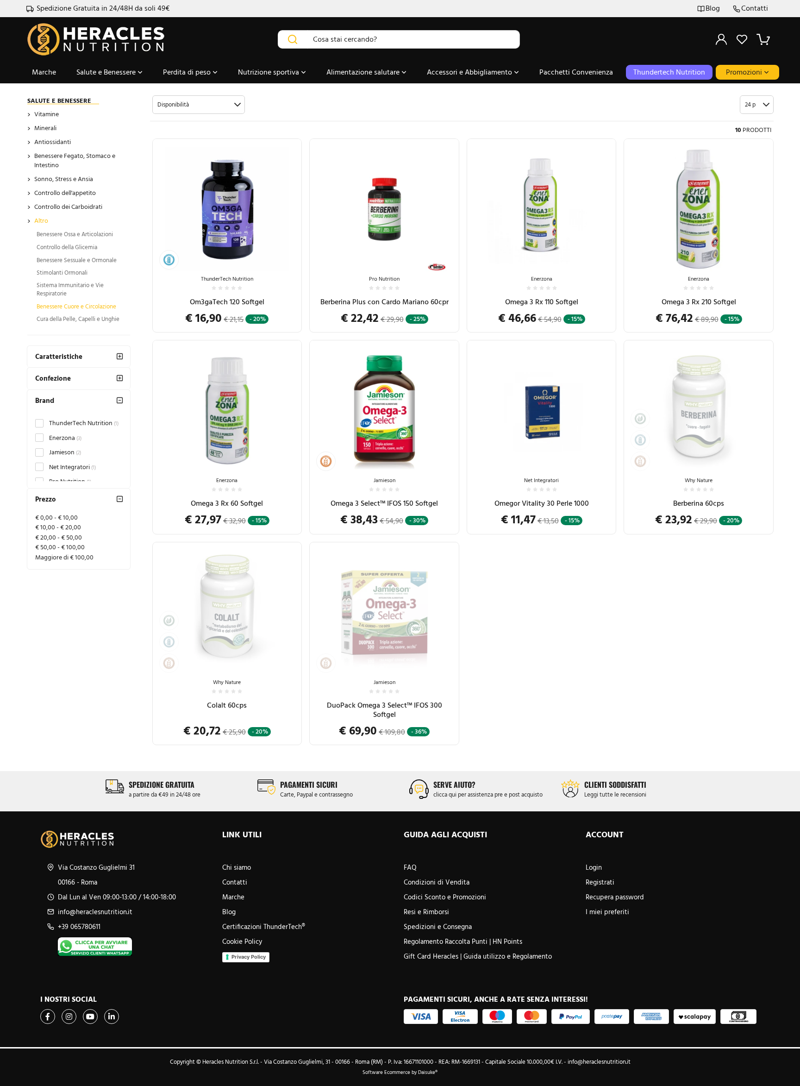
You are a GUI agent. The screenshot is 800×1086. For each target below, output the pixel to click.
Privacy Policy (248, 957)
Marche (44, 72)
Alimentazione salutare (363, 72)
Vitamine (46, 114)
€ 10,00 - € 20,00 (58, 527)
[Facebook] (47, 1016)
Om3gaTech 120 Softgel (227, 301)
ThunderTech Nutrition (84, 423)
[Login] (721, 39)
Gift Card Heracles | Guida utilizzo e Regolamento (478, 956)
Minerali (45, 128)
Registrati (600, 882)
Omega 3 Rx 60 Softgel (227, 503)
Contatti (754, 9)
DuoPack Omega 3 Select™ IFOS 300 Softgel (384, 710)
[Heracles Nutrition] (127, 839)
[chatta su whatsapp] (136, 946)
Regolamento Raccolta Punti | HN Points (463, 941)
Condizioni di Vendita (436, 882)
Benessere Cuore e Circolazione (76, 306)
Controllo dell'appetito (65, 193)
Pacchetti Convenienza (576, 72)
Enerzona (65, 438)
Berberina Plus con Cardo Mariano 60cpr (384, 301)
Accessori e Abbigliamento (470, 72)
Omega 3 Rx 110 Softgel (541, 301)
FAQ (410, 867)
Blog (713, 9)
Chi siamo (236, 867)
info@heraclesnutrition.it (95, 912)
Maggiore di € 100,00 (64, 557)
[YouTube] (90, 1016)
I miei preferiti (607, 912)
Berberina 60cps (698, 503)
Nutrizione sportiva (269, 72)
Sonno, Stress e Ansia (63, 179)
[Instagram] (69, 1016)
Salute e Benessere (107, 72)
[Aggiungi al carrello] (285, 235)
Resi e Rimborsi (426, 912)
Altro (41, 221)
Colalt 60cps (227, 705)
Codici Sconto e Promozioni (445, 897)
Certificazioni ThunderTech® (263, 927)
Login (594, 867)
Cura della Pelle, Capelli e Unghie (78, 318)
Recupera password (615, 897)
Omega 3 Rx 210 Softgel (699, 301)
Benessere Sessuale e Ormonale (77, 260)
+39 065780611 (79, 927)
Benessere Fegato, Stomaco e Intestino (74, 160)
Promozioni (745, 72)
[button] (198, 104)
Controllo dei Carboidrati (68, 207)
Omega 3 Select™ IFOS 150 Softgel (384, 503)
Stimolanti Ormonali (62, 272)
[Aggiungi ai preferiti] (285, 258)
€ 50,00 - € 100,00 (60, 547)
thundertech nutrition (669, 72)
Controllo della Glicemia (67, 247)
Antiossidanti (52, 142)
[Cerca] (293, 39)
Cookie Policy (242, 941)
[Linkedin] (111, 1016)
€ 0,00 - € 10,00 (56, 517)
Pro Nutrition (384, 279)
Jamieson (65, 452)
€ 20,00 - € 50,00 (58, 537)
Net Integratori (72, 467)
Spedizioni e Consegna (438, 927)
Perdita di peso (187, 72)
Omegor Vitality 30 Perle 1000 (541, 503)
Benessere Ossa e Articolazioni (75, 234)
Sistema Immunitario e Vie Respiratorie (70, 289)
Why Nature (698, 480)
